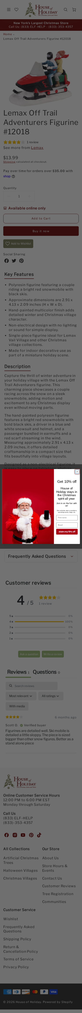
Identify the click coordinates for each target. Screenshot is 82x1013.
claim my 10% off (67, 531)
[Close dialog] (77, 472)
